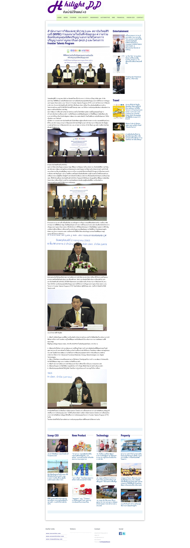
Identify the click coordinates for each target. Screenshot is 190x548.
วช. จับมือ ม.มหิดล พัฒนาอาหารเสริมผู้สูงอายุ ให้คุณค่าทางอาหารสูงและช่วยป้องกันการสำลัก (106, 456)
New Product (79, 435)
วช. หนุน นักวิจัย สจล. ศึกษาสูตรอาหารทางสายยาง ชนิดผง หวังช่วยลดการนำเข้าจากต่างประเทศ (106, 502)
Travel (116, 100)
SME (113, 17)
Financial (120, 17)
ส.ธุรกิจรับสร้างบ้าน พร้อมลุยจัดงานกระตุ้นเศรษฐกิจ (131, 504)
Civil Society (83, 17)
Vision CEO (131, 17)
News (66, 17)
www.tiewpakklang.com (54, 539)
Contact (140, 17)
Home (59, 17)
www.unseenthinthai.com (55, 536)
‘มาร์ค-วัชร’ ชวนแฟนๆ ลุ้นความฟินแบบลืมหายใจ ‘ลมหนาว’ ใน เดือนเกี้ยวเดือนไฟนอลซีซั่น (133, 59)
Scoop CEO (53, 435)
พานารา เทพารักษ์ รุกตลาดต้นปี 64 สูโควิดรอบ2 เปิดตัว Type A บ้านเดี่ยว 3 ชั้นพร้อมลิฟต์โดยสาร (131, 456)
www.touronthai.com (53, 533)
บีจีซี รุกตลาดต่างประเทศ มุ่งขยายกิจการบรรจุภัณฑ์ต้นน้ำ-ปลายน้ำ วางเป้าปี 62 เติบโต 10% (58, 501)
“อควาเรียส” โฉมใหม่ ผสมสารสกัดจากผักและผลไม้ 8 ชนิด (82, 479)
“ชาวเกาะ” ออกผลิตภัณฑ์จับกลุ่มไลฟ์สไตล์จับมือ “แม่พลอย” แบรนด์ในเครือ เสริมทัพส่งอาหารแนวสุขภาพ (82, 456)
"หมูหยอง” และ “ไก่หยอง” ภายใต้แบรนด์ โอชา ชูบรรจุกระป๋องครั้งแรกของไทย (81, 500)
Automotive (105, 17)
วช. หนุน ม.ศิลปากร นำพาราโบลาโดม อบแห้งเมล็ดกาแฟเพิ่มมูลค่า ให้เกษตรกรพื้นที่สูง (106, 479)
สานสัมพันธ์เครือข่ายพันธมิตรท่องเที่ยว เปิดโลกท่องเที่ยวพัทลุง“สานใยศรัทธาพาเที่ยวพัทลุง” (133, 136)
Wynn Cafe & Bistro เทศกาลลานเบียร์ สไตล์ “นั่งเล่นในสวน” (133, 125)
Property (125, 435)
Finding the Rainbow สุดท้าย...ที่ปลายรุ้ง (133, 77)
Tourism (73, 17)
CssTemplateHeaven (105, 541)
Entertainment (120, 31)
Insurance (94, 17)
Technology (102, 435)
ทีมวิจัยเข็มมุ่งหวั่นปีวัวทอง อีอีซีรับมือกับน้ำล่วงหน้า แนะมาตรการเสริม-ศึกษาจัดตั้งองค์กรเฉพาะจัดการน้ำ (58, 477)
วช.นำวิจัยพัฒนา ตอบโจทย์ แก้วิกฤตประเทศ (58, 454)
